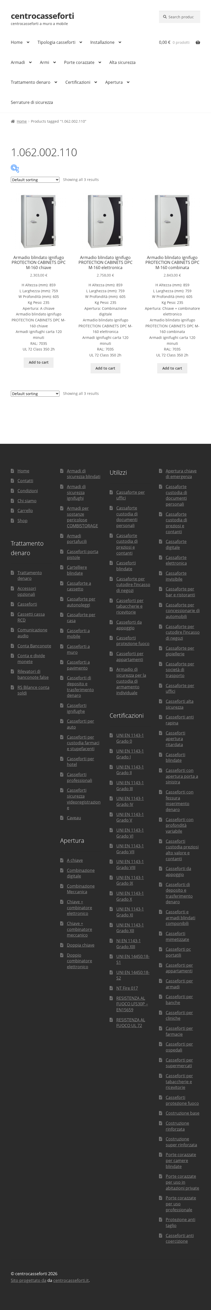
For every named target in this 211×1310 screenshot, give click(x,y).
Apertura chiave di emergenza (181, 474)
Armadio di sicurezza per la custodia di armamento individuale (131, 681)
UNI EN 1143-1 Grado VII (130, 849)
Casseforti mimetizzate (177, 936)
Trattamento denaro (30, 82)
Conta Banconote (34, 646)
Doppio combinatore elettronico (79, 961)
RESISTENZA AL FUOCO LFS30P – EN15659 (132, 1004)
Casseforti (27, 604)
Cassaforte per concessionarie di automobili (183, 610)
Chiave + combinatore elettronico (79, 907)
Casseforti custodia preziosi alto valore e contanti (182, 850)
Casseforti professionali (79, 777)
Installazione (102, 42)
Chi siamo (27, 501)
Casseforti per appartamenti (130, 656)
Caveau (74, 818)
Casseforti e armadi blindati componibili (180, 917)
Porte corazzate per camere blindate (181, 1160)
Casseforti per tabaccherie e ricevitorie (130, 606)
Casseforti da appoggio (129, 625)
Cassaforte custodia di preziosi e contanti (127, 544)
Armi (44, 62)
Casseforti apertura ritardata (175, 738)
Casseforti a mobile (78, 633)
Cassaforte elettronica (176, 560)
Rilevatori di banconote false (33, 674)
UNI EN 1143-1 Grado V (130, 817)
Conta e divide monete (31, 658)
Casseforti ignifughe (76, 708)
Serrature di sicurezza (32, 102)
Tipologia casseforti (56, 42)
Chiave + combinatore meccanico (79, 929)
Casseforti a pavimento (78, 665)
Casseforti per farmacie (179, 1031)
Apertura (114, 82)
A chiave (75, 860)
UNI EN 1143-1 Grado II (130, 770)
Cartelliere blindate (77, 570)
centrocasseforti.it (71, 1280)
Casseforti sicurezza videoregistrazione (84, 799)
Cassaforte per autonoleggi (81, 602)
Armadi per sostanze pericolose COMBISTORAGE (82, 517)
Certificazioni (77, 82)
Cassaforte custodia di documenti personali (127, 516)
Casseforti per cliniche (179, 1015)
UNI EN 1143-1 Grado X (130, 896)
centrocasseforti (42, 15)
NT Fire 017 (127, 988)
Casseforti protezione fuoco (133, 641)
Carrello (25, 510)
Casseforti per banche (179, 999)
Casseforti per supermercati (179, 1063)
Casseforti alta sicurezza (180, 704)
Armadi (18, 62)
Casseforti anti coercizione (180, 1238)
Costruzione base (182, 1113)
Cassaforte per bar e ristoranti (180, 592)
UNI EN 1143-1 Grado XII (130, 928)
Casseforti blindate (126, 566)
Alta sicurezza (122, 62)
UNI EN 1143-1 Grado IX (130, 880)
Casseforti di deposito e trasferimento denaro (80, 686)
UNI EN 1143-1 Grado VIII (130, 864)
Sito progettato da (28, 1280)
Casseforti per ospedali (179, 1047)
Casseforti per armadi (179, 984)
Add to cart (39, 362)
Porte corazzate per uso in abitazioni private (182, 1182)
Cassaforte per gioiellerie (180, 651)
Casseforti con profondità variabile (180, 825)
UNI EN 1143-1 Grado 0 (130, 738)
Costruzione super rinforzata (181, 1142)
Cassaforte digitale (176, 544)
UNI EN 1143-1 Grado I (130, 754)
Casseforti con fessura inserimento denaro (180, 800)
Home (17, 42)
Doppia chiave (80, 945)
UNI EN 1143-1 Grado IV (130, 801)
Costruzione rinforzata (177, 1126)
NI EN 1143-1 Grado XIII (128, 943)
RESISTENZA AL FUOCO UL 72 (130, 1023)
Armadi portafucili (77, 539)
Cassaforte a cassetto (79, 586)
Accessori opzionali (26, 591)
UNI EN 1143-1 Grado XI (130, 912)
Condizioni (27, 491)
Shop (22, 520)
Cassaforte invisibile (176, 576)
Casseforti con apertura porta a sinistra (182, 776)
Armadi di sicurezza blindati (83, 474)
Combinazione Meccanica (81, 889)
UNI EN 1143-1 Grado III (130, 785)
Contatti (25, 480)
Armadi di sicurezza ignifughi (76, 492)
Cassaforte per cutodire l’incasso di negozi (133, 584)
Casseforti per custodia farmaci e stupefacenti (83, 743)
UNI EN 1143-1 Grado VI (130, 833)
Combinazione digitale (81, 873)
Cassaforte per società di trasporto (180, 669)
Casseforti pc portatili (178, 952)
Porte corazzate (79, 62)
